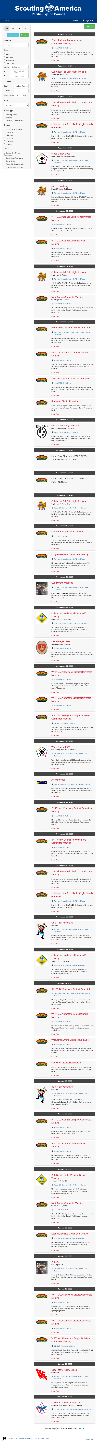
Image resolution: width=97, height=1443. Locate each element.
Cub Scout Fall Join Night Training (68, 72)
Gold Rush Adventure (62, 922)
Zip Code (7, 90)
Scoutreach (10, 141)
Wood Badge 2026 (60, 153)
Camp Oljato (10, 161)
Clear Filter (13, 35)
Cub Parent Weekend (62, 583)
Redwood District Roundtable (66, 401)
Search (24, 35)
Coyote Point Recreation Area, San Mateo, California (72, 784)
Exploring (9, 135)
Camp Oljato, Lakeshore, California (66, 432)
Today (8, 54)
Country (6, 86)
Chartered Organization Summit (67, 531)
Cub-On (55, 1262)
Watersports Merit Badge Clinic (67, 1402)
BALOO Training (59, 186)
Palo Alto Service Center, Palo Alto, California (69, 132)
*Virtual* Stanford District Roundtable (70, 378)
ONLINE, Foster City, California (64, 723)
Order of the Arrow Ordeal (64, 1370)
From (5, 71)
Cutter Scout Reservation (14, 158)
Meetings (9, 118)
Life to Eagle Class (60, 641)
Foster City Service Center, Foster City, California (70, 78)
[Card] (6, 28)
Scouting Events (11, 115)
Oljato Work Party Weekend (65, 425)
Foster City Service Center (15, 164)
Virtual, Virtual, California (62, 48)
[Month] (13, 28)
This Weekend (11, 60)
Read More (55, 60)
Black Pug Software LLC (26, 1438)
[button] (88, 20)
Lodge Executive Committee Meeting (70, 554)
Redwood (9, 138)
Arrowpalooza (58, 780)
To (4, 76)
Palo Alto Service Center (14, 167)
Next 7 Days (10, 63)
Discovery (9, 132)
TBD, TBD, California (61, 536)
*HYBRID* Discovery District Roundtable (71, 327)
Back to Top (89, 1439)
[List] (19, 28)
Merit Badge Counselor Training (67, 297)
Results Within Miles (15, 95)
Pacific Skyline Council (14, 129)
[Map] (25, 28)
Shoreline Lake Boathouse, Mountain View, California (72, 1409)
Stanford (9, 144)
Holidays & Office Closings (15, 121)
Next (80, 1428)
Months (6, 67)
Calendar (7, 20)
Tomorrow (9, 57)
